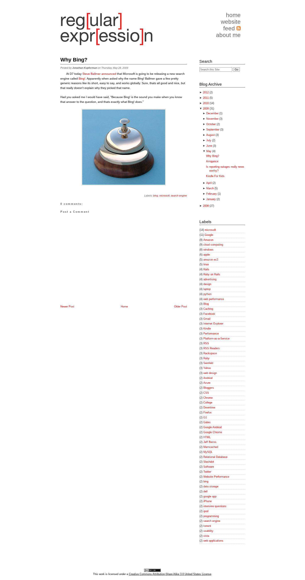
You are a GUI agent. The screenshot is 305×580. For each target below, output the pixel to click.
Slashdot (208, 461)
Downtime (209, 407)
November (212, 118)
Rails (206, 269)
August (211, 134)
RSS (206, 343)
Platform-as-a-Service (216, 338)
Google (209, 234)
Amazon (208, 239)
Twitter (207, 471)
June (209, 145)
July (209, 140)
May (209, 151)
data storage (210, 486)
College (207, 402)
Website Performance (216, 476)
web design (210, 373)
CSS (206, 392)
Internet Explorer (213, 323)
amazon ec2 (210, 259)
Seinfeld (208, 363)
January (211, 199)
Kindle (207, 328)
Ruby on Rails (211, 274)
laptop (207, 289)
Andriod (207, 378)
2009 (206, 108)
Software (208, 466)
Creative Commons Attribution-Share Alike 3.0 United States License (170, 574)
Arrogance (212, 161)
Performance (211, 333)
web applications (213, 540)
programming (211, 516)
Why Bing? (73, 60)
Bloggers (208, 387)
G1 (205, 417)
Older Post (180, 306)
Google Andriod (212, 427)
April (209, 182)
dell (205, 491)
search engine (179, 195)
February (212, 193)
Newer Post (67, 306)
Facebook (209, 313)
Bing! (82, 78)
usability (208, 530)
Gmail (206, 318)
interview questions (214, 506)
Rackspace (210, 353)
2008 (206, 205)
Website (231, 21)
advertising (209, 279)
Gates (207, 422)
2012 (206, 92)
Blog (206, 303)
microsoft (164, 195)
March (210, 188)
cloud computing (213, 244)
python (207, 294)
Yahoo (207, 368)
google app (209, 496)
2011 (206, 97)
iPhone (207, 501)
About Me (228, 35)
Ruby (206, 358)
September (213, 129)
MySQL (207, 451)
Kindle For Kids (215, 176)
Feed (230, 28)
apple (206, 254)
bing (155, 195)
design (207, 284)
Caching (208, 308)
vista (206, 535)
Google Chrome (212, 432)
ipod (205, 511)
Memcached (210, 447)
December (212, 113)
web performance (213, 299)
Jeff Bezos (209, 442)
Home (233, 15)
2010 (206, 103)
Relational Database (215, 456)
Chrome (208, 397)
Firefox (207, 412)
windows (208, 249)
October (211, 124)
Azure (206, 382)
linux (206, 264)
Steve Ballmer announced (99, 73)
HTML (207, 437)
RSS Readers (211, 348)
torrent (207, 525)
